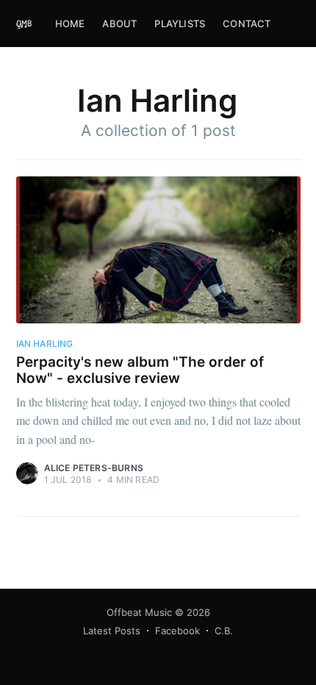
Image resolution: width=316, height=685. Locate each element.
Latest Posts (111, 630)
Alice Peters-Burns (94, 467)
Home (70, 23)
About (119, 23)
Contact (246, 23)
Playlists (179, 23)
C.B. (224, 630)
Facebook (177, 630)
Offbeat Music (139, 612)
